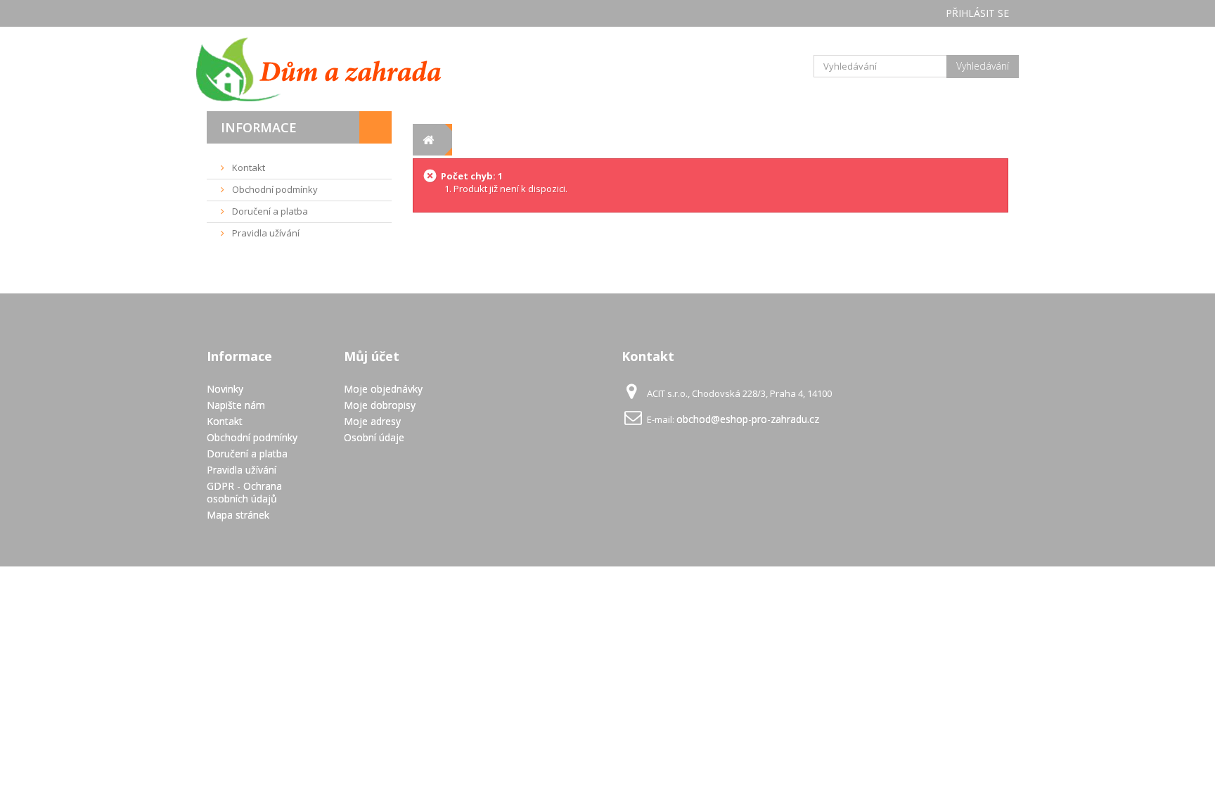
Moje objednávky (383, 388)
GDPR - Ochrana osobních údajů (244, 492)
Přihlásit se (977, 13)
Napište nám (236, 405)
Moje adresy (372, 421)
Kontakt (247, 167)
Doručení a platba (269, 211)
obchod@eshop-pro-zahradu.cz (747, 419)
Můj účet (371, 356)
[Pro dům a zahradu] (333, 69)
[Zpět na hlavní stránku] (428, 140)
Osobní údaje (374, 437)
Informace (259, 127)
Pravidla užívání (265, 233)
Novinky (225, 388)
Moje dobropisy (380, 405)
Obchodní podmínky (274, 189)
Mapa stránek (238, 514)
